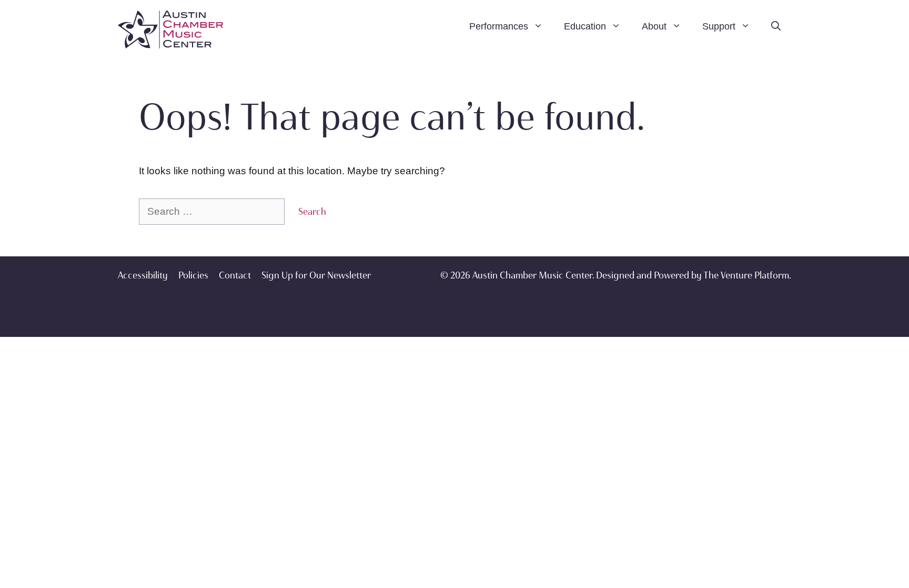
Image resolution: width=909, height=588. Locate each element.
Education (585, 26)
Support (718, 26)
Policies (193, 275)
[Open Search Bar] (776, 26)
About (654, 26)
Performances (498, 26)
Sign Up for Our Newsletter (316, 275)
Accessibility (143, 275)
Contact (235, 275)
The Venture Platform (746, 275)
